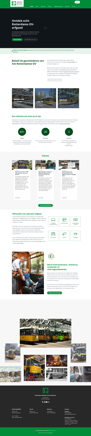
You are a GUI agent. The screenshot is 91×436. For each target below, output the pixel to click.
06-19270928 (68, 418)
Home (31, 6)
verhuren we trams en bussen (71, 71)
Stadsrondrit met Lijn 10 (30, 39)
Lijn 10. (42, 123)
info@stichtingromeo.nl (70, 414)
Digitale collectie (58, 6)
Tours (37, 6)
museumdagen (71, 62)
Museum (43, 6)
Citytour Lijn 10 (65, 69)
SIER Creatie (50, 432)
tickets (77, 2)
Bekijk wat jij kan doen (54, 292)
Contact (74, 6)
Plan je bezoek (17, 39)
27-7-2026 (40, 170)
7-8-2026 (16, 170)
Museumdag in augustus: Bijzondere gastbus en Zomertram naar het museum (45, 174)
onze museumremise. (64, 123)
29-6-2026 (64, 170)
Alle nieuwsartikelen (45, 205)
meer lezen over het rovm (54, 80)
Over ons (67, 6)
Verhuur (50, 6)
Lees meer (17, 197)
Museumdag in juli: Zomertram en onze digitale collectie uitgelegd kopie (69, 174)
